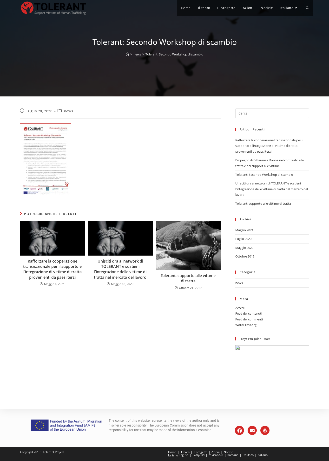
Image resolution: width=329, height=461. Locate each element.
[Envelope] (252, 430)
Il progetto (200, 452)
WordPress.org (246, 325)
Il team (185, 452)
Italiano (173, 455)
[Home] (127, 54)
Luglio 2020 (243, 239)
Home (172, 452)
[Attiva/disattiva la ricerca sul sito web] (307, 8)
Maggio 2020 (244, 247)
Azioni (215, 452)
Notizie (228, 452)
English (183, 455)
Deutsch (248, 455)
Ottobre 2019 (244, 256)
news (68, 111)
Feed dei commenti (249, 319)
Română (232, 455)
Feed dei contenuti (248, 313)
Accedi (239, 308)
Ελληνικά (198, 455)
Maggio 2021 (244, 230)
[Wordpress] (265, 430)
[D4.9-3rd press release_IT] (120, 159)
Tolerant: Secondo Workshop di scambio (174, 54)
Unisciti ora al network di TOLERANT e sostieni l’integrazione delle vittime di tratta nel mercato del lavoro (120, 269)
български (216, 455)
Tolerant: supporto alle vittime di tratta (188, 278)
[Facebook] (239, 430)
